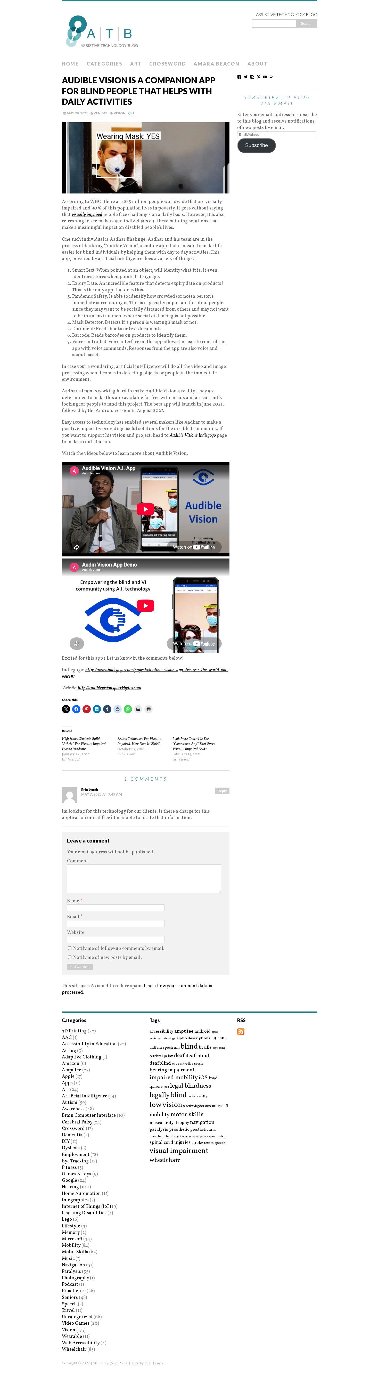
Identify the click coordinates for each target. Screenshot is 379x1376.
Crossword (167, 64)
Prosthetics (74, 1291)
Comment (77, 861)
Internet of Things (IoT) (86, 1206)
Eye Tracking (75, 1161)
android (203, 1032)
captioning (218, 1048)
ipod (166, 1087)
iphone (156, 1086)
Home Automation (81, 1194)
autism (218, 1038)
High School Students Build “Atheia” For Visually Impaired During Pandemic (84, 744)
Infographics (75, 1200)
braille (205, 1047)
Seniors (70, 1297)
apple (215, 1032)
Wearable (72, 1336)
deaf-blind (197, 1056)
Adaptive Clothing (81, 1057)
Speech (69, 1304)
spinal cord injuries (170, 1142)
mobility (159, 1115)
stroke (197, 1143)
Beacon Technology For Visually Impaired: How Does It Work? (139, 741)
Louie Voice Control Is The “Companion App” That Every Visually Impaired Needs (193, 744)
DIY (66, 1141)
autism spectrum (165, 1047)
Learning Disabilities (84, 1213)
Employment (75, 1155)
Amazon (70, 1064)
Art (136, 64)
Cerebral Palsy (77, 1122)
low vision (166, 1105)
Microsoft (72, 1239)
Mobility (71, 1245)
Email (73, 917)
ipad (213, 1078)
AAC (67, 1037)
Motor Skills (75, 1252)
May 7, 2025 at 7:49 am (101, 794)
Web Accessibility (81, 1343)
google (198, 1064)
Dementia (72, 1135)
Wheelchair (74, 1349)
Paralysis (71, 1271)
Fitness (69, 1167)
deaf (179, 1056)
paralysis (159, 1130)
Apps (67, 1083)
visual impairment (179, 1151)
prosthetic (179, 1129)
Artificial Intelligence (84, 1096)
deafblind (160, 1063)
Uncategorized (77, 1317)
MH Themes (153, 1363)
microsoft (220, 1106)
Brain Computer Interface (89, 1115)
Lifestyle (71, 1226)
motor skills (186, 1115)
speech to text (217, 1137)
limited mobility (197, 1096)
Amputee (71, 1070)
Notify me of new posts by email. (107, 957)
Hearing (70, 1187)
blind (189, 1046)
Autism (69, 1102)
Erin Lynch (89, 790)
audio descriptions (193, 1038)
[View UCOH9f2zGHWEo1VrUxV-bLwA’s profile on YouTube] (265, 77)
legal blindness (190, 1086)
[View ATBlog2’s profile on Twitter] (246, 77)
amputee (184, 1031)
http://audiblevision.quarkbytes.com (109, 688)
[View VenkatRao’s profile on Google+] (271, 77)
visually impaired (87, 215)
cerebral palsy (161, 1056)
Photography (75, 1278)
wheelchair (165, 1160)
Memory (71, 1232)
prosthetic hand (161, 1137)
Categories (104, 64)
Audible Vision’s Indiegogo (193, 435)
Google (69, 1180)
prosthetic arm (203, 1129)
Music (68, 1259)
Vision (120, 113)
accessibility (161, 1031)
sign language (182, 1137)
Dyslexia (71, 1148)
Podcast (70, 1284)
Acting (69, 1051)
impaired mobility (174, 1078)
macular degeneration (197, 1106)
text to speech (214, 1143)
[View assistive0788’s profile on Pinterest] (259, 77)
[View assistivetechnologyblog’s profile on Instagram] (252, 77)
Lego (67, 1219)
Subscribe (256, 145)
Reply (222, 791)
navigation (202, 1122)
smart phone (200, 1137)
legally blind (168, 1095)
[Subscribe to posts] (240, 1032)
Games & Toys (76, 1174)
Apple (68, 1076)
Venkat (101, 113)
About (258, 64)
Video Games (75, 1323)
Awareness (73, 1109)
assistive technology (163, 1039)
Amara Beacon (217, 64)
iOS (203, 1078)
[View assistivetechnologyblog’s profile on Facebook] (239, 77)
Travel (68, 1310)
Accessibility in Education (89, 1044)
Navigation (73, 1265)
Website (75, 932)
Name (73, 901)
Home (70, 64)
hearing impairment (172, 1070)
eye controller (182, 1064)
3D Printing (74, 1031)
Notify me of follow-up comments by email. (118, 948)
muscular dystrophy (169, 1123)
